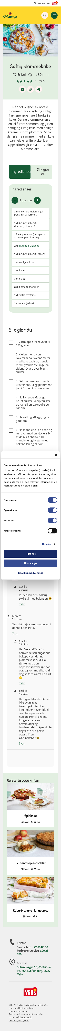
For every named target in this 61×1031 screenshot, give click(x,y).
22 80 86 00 (41, 947)
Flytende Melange (29, 245)
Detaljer (46, 544)
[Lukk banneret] (56, 455)
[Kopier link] (30, 89)
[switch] (52, 510)
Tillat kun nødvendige (30, 572)
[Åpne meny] (54, 15)
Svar (22, 604)
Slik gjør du (43, 171)
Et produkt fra (42, 3)
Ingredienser (22, 171)
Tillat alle (30, 554)
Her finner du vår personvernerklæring (21, 1010)
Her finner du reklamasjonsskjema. (20, 1019)
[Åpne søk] (44, 15)
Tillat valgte (30, 563)
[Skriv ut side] (38, 89)
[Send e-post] (22, 89)
